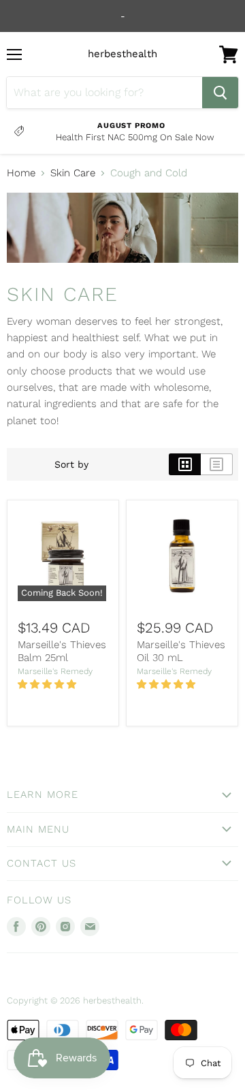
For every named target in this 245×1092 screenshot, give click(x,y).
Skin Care (72, 173)
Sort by (71, 464)
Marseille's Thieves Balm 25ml (62, 651)
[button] (48, 684)
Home (21, 173)
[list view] (217, 464)
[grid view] (185, 464)
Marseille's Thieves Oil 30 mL (181, 651)
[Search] (220, 92)
